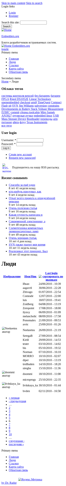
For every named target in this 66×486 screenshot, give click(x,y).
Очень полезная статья (23, 208)
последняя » (16, 444)
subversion (40, 105)
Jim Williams (26, 105)
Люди (12, 62)
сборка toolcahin (30, 112)
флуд (23, 122)
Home (5, 81)
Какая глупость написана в (26, 214)
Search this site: (10, 22)
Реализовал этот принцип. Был (28, 251)
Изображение (12, 276)
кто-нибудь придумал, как (25, 191)
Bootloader (33, 118)
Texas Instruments (36, 122)
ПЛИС (5, 112)
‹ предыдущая (17, 401)
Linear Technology (40, 99)
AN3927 (6, 115)
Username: (8, 140)
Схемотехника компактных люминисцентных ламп (26, 229)
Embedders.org (10, 36)
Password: (8, 144)
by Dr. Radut (8, 482)
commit (15, 112)
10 (10, 434)
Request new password (22, 157)
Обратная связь (18, 72)
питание (6, 122)
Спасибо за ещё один (22, 184)
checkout (25, 102)
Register (13, 16)
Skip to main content (13, 3)
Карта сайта (16, 68)
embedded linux (43, 115)
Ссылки (14, 65)
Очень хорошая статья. (23, 237)
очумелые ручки (22, 115)
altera (16, 122)
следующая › (16, 441)
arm (55, 118)
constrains (53, 105)
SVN (15, 105)
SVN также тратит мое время (27, 244)
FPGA (5, 99)
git (9, 105)
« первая (14, 397)
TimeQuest (44, 102)
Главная (14, 58)
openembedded (10, 102)
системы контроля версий (17, 95)
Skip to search (34, 3)
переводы (46, 118)
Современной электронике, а (27, 221)
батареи (55, 95)
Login (12, 12)
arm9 (34, 102)
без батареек (42, 95)
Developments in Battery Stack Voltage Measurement (32, 109)
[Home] (6, 30)
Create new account (20, 154)
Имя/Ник (30, 276)
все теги (6, 125)
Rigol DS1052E (19, 99)
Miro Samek (48, 112)
